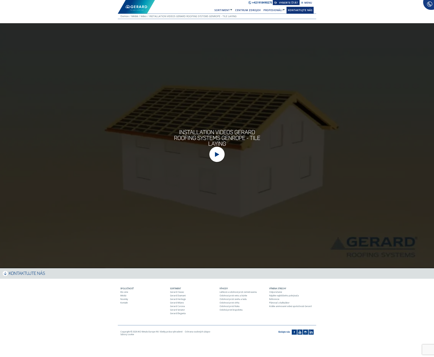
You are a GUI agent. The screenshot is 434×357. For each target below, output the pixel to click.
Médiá (123, 295)
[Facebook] (294, 331)
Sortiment (222, 10)
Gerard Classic (177, 292)
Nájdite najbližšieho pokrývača (284, 295)
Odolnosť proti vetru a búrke (233, 295)
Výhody (224, 288)
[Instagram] (305, 331)
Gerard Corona (177, 306)
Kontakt (124, 302)
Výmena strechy (277, 288)
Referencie (274, 299)
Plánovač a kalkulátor (279, 302)
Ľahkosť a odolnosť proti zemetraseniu (238, 292)
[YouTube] (299, 331)
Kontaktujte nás (300, 10)
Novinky (124, 299)
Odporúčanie (275, 292)
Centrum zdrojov (248, 10)
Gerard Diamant (178, 295)
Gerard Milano (177, 302)
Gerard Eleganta (178, 313)
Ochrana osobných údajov (197, 331)
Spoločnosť (127, 288)
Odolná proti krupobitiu (231, 309)
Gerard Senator (177, 309)
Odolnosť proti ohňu (229, 302)
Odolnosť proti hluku (230, 306)
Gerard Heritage (178, 299)
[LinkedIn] (311, 331)
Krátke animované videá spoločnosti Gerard (290, 306)
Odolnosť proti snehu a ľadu (233, 299)
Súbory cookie (127, 334)
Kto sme (124, 292)
